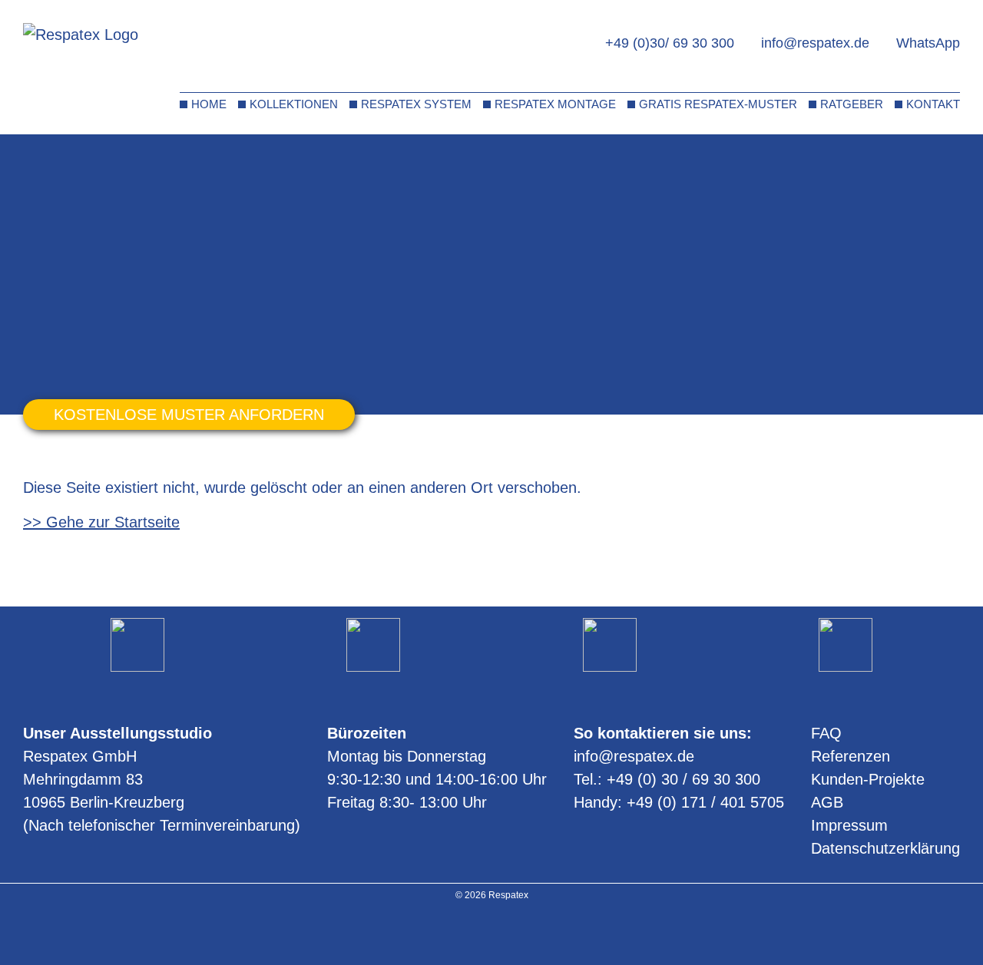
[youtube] (492, 933)
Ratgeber (851, 104)
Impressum (849, 825)
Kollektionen (294, 104)
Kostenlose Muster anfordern (189, 414)
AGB (827, 802)
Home (209, 104)
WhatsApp (928, 43)
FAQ (826, 733)
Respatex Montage (555, 104)
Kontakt (933, 104)
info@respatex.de (815, 43)
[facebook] (512, 933)
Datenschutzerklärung (885, 848)
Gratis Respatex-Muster (718, 104)
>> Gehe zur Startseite (101, 522)
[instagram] (472, 933)
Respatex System (416, 104)
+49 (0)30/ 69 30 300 (669, 43)
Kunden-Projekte (868, 779)
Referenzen (850, 756)
